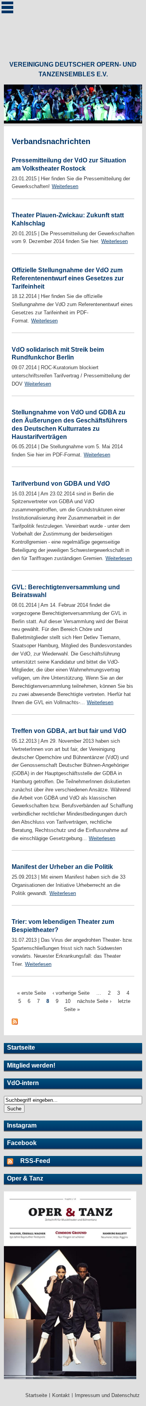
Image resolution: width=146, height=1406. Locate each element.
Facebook (22, 1143)
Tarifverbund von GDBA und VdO (61, 483)
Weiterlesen (65, 186)
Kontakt (61, 1395)
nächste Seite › (94, 1001)
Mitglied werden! (31, 1065)
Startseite (21, 1047)
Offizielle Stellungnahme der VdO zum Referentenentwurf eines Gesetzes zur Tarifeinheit (68, 278)
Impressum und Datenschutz (107, 1395)
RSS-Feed (35, 1161)
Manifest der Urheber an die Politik (62, 866)
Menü (7, 7)
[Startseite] (73, 27)
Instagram (22, 1125)
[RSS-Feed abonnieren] (13, 1161)
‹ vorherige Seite (71, 993)
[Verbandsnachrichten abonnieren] (15, 1023)
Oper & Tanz (25, 1178)
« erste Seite (31, 993)
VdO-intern (23, 1083)
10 (67, 1001)
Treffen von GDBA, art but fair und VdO (69, 731)
